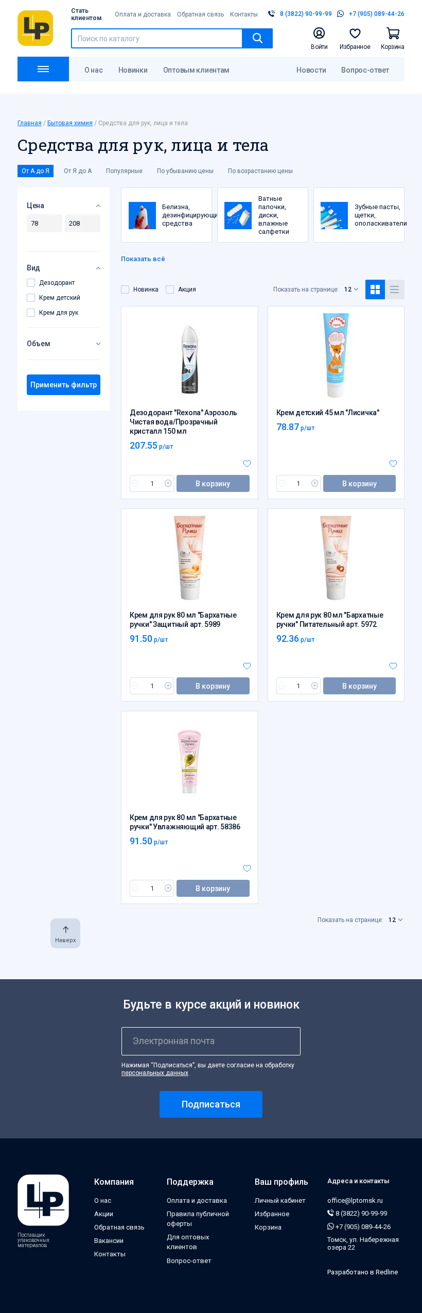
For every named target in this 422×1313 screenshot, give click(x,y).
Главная (29, 123)
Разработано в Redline (362, 1272)
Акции (103, 1214)
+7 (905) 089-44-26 (362, 1227)
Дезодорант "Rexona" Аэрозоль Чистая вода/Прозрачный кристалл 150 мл (183, 421)
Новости (311, 70)
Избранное (272, 1214)
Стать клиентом (86, 14)
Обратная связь (200, 14)
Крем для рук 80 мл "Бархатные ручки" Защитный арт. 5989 (183, 619)
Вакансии (109, 1240)
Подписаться (211, 1104)
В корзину (213, 484)
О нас (93, 70)
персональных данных (154, 1073)
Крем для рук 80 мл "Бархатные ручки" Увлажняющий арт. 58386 (185, 822)
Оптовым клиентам (196, 70)
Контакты (244, 14)
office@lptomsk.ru (355, 1200)
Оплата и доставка (143, 14)
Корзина (268, 1227)
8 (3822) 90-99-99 (360, 1213)
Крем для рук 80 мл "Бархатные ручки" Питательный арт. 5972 (329, 619)
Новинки (133, 70)
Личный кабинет (280, 1200)
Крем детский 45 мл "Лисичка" (327, 412)
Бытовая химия (70, 123)
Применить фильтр (63, 385)
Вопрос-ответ (365, 70)
